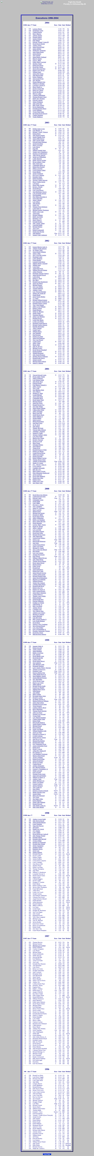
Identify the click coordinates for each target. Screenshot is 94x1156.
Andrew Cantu (37, 779)
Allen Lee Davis (37, 712)
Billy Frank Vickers (38, 105)
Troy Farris (36, 797)
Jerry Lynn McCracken (39, 255)
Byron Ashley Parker (39, 377)
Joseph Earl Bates (38, 144)
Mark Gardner (37, 694)
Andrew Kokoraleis (38, 766)
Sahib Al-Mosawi (38, 378)
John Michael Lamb (38, 664)
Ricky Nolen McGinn (39, 521)
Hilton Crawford (37, 168)
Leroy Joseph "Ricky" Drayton (42, 668)
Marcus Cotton (37, 93)
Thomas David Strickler (40, 711)
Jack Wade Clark (38, 483)
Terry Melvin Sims (38, 611)
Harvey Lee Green (38, 683)
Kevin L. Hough (37, 187)
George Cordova (37, 784)
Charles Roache (37, 32)
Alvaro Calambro (38, 757)
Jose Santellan (37, 333)
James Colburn (37, 200)
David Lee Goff (37, 441)
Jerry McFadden (37, 679)
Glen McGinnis (37, 618)
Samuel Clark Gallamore (40, 235)
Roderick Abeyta (38, 849)
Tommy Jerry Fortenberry (40, 152)
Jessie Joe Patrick (38, 283)
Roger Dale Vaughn (38, 185)
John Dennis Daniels (39, 135)
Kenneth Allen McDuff (39, 839)
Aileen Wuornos (37, 272)
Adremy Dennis (37, 35)
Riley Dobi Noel (37, 163)
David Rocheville (38, 658)
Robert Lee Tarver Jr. (39, 589)
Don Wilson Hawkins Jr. (40, 197)
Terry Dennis (36, 55)
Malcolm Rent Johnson (39, 634)
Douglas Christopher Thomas (41, 631)
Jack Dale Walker (38, 406)
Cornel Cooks (37, 659)
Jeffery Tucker (37, 386)
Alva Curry (36, 228)
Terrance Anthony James (40, 435)
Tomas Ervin (36, 448)
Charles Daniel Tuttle (39, 719)
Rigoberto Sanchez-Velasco (41, 273)
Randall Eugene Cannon (40, 303)
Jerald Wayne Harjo (38, 415)
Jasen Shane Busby (38, 52)
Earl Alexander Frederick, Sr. (41, 302)
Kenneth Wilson (37, 837)
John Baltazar (37, 233)
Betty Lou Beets (37, 606)
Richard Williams (38, 215)
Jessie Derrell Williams (39, 252)
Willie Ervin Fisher (38, 455)
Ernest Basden (37, 260)
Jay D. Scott (36, 425)
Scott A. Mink (37, 60)
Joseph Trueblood (38, 173)
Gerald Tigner (37, 341)
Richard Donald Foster (39, 576)
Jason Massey (37, 446)
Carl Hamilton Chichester (40, 754)
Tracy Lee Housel (38, 340)
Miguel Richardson (38, 421)
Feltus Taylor (36, 566)
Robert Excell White (39, 759)
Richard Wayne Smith (39, 686)
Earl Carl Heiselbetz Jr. (39, 629)
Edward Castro (37, 498)
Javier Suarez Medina (39, 297)
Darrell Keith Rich (38, 599)
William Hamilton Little (39, 731)
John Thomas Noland (39, 836)
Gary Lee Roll (37, 530)
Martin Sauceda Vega (39, 792)
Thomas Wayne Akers (39, 460)
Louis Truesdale (37, 824)
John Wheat (36, 426)
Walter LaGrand (37, 771)
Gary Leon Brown (38, 190)
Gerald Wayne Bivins (39, 453)
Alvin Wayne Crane (38, 681)
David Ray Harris (38, 67)
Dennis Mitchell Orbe (39, 82)
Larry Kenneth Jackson (39, 193)
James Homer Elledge (39, 408)
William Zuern (37, 72)
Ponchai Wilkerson (38, 601)
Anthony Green (37, 290)
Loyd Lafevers (37, 466)
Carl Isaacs (36, 183)
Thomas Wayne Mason (39, 561)
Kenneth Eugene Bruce (39, 108)
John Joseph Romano (39, 355)
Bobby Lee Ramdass (39, 520)
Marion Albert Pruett (39, 756)
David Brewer (37, 188)
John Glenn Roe (37, 103)
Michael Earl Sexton (39, 513)
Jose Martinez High (38, 390)
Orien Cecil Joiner (38, 546)
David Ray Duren (38, 632)
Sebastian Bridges (38, 445)
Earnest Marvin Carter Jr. (40, 247)
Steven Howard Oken (39, 69)
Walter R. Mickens (38, 311)
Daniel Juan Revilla (38, 232)
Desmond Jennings (38, 666)
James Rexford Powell (39, 275)
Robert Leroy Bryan (38, 70)
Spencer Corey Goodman (40, 624)
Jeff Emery (36, 827)
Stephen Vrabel (37, 64)
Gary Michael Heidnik (39, 717)
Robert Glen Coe (38, 588)
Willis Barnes (36, 691)
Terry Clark (36, 388)
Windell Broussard (38, 353)
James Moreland (37, 616)
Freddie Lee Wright (38, 603)
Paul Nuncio (36, 556)
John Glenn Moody (38, 807)
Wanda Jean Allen (38, 478)
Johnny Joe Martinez (39, 316)
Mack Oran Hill (37, 413)
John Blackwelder (38, 75)
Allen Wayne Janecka (39, 155)
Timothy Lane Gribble (39, 596)
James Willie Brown (38, 139)
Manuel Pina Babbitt (39, 741)
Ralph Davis (36, 747)
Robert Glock (37, 479)
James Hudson (37, 54)
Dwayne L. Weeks (38, 505)
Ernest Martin (37, 172)
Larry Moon (36, 202)
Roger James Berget (38, 563)
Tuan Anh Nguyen (38, 826)
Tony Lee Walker (38, 287)
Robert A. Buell (37, 278)
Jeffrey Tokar (36, 343)
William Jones (37, 265)
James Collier (36, 253)
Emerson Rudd (37, 383)
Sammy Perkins (37, 39)
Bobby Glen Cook (38, 212)
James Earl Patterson (39, 338)
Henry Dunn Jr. (37, 220)
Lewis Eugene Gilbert (39, 170)
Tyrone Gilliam (37, 841)
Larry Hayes (36, 147)
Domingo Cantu (37, 671)
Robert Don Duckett (39, 167)
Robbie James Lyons (39, 129)
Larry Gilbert (36, 832)
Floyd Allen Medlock (39, 476)
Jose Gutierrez (37, 663)
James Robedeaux (38, 569)
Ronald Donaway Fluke (40, 450)
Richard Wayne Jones (39, 535)
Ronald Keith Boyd (38, 586)
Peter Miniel (36, 40)
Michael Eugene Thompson (41, 210)
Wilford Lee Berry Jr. (39, 777)
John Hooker (36, 203)
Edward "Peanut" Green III (41, 42)
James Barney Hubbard (39, 57)
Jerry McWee (36, 80)
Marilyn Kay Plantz (38, 438)
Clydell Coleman (38, 736)
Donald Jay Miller (38, 515)
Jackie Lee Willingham (39, 157)
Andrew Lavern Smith (39, 819)
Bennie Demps (37, 564)
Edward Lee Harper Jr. (39, 734)
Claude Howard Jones (39, 496)
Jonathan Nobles (37, 847)
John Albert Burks (38, 559)
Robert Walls (36, 721)
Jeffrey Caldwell (37, 528)
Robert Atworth (37, 648)
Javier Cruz (36, 851)
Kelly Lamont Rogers (39, 591)
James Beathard (37, 651)
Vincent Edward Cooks (39, 375)
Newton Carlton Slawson (40, 180)
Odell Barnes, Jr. (37, 604)
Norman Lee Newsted (39, 714)
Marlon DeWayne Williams (40, 701)
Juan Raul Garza (37, 423)
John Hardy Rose (38, 382)
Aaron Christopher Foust (40, 746)
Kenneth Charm (37, 177)
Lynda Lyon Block (38, 321)
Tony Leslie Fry (37, 787)
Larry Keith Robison (39, 621)
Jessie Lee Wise (37, 732)
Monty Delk (36, 345)
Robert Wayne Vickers (39, 737)
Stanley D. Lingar (38, 463)
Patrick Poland (37, 598)
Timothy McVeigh (38, 428)
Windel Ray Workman (39, 50)
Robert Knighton (38, 178)
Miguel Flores (37, 511)
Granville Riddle (37, 225)
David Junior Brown (39, 661)
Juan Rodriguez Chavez (40, 192)
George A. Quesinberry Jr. (40, 769)
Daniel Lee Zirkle (38, 336)
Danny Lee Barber (38, 782)
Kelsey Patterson (37, 77)
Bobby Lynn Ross (38, 653)
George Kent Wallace (39, 538)
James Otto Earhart (38, 702)
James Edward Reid (38, 47)
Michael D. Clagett (38, 548)
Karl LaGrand (37, 772)
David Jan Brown (38, 92)
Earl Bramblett (37, 195)
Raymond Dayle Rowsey (40, 113)
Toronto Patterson (38, 288)
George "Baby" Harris (39, 525)
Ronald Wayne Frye (38, 405)
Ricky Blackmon (38, 709)
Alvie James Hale (38, 396)
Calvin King (36, 277)
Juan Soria (36, 543)
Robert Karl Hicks (38, 65)
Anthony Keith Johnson (40, 248)
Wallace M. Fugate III (39, 293)
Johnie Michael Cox (38, 781)
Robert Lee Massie (38, 451)
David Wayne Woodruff (40, 350)
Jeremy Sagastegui (38, 846)
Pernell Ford (36, 568)
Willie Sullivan (37, 684)
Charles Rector (37, 764)
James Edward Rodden (39, 776)
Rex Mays (36, 280)
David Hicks (36, 623)
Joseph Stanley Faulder (39, 724)
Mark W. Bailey (37, 59)
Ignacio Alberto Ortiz (39, 673)
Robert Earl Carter (38, 571)
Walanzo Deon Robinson (40, 207)
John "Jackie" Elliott (39, 223)
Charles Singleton (38, 115)
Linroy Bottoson (37, 258)
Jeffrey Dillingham (38, 518)
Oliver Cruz (36, 540)
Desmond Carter (37, 257)
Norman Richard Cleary (40, 97)
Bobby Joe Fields (38, 217)
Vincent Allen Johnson (39, 430)
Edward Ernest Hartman (40, 142)
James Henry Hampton (39, 593)
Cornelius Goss (37, 609)
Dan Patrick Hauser (38, 531)
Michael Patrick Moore (39, 361)
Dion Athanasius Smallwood (41, 473)
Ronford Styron (37, 318)
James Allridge (37, 49)
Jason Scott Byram (38, 79)
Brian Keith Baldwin (39, 722)
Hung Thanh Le (37, 87)
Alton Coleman (37, 328)
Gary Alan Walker (38, 627)
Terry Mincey (37, 391)
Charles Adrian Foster (39, 574)
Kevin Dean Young (38, 516)
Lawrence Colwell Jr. (39, 85)
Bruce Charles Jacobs (39, 182)
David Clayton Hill (38, 88)
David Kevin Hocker (39, 44)
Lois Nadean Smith (38, 380)
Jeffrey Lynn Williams (39, 307)
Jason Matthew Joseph (39, 676)
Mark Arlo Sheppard (39, 795)
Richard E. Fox (37, 218)
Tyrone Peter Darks (38, 112)
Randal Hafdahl (37, 351)
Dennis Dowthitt (37, 456)
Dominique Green (38, 30)
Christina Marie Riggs (39, 584)
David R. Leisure (38, 698)
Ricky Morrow (37, 34)
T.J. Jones (35, 298)
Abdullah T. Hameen (39, 431)
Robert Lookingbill (38, 230)
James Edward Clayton (39, 573)
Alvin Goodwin (37, 474)
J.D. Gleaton (36, 831)
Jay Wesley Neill (37, 250)
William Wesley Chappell (40, 263)
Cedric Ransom (37, 158)
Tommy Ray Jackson (39, 583)
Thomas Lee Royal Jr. (39, 669)
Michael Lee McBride (39, 579)
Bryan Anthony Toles (39, 162)
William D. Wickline (39, 83)
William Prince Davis (39, 689)
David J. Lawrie (37, 749)
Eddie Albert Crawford (39, 62)
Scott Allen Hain (37, 198)
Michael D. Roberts (38, 614)
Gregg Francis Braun (39, 544)
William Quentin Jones (39, 150)
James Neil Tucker (38, 74)
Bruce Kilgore (37, 727)
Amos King (36, 213)
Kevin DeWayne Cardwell (40, 834)
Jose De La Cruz (37, 739)
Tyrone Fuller (37, 716)
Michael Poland (37, 726)
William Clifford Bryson (40, 558)
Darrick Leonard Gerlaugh (40, 790)
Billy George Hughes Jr (39, 619)
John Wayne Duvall (38, 821)
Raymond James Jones (39, 696)
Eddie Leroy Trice (38, 481)
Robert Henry (37, 134)
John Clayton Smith (38, 140)
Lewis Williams (37, 110)
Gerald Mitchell (37, 395)
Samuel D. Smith (38, 433)
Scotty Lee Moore (38, 729)
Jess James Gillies (38, 799)
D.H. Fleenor (36, 654)
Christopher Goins (38, 500)
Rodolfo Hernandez (38, 326)
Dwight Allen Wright (39, 844)
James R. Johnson (38, 363)
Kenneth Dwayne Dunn (40, 704)
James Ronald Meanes (39, 822)
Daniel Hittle (36, 501)
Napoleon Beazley (38, 315)
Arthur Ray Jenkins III (39, 751)
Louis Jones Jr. (37, 208)
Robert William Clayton (39, 458)
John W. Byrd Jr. (37, 346)
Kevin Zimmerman (38, 107)
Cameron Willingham (39, 95)
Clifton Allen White (38, 410)
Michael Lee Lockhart (39, 945)
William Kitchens (38, 581)
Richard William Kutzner (40, 300)
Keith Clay (36, 205)
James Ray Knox (38, 403)
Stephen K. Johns (38, 393)
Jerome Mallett (37, 418)
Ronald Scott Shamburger (40, 282)
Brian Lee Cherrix (38, 90)
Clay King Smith (38, 436)
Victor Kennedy (37, 706)
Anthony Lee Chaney (39, 613)
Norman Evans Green (39, 774)
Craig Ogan (36, 267)
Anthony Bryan (37, 608)
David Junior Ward (38, 400)
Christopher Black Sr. (39, 165)
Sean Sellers (36, 789)
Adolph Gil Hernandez (39, 461)
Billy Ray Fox (37, 469)
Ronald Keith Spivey (39, 358)
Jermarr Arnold (37, 360)
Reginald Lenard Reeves (40, 323)
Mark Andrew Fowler (39, 471)
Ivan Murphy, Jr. (37, 130)
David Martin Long (38, 656)
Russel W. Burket (38, 526)
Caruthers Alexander (39, 468)
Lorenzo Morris (37, 29)
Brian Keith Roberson (39, 541)
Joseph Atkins (37, 794)
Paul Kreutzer (37, 335)
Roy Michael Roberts (39, 767)
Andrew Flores (37, 45)
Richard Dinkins (37, 227)
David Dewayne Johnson (40, 495)
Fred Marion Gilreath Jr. (40, 385)
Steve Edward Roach (39, 626)
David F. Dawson (38, 440)
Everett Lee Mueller (38, 688)
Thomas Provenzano (39, 554)
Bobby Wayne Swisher (39, 160)
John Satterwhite (37, 536)
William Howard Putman (40, 270)
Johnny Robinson (38, 102)
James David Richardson (40, 578)
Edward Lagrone (38, 100)
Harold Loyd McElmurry (40, 153)
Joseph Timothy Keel (39, 137)
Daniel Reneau (37, 310)
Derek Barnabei (37, 523)
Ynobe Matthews (38, 117)
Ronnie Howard (37, 804)
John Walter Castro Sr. (39, 805)
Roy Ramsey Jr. (37, 752)
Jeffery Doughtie (37, 411)
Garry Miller (36, 503)
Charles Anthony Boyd (39, 707)
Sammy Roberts (37, 852)
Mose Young (36, 443)
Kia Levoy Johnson (38, 175)
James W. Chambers (38, 508)
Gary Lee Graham (38, 553)
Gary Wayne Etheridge (39, 292)
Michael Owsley (37, 348)
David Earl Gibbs (38, 533)
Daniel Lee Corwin (38, 829)
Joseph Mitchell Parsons (40, 678)
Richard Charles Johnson (40, 325)
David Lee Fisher (38, 762)
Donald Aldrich (37, 37)
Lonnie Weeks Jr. (38, 594)
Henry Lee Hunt (37, 145)
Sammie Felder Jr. (38, 646)
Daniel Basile (36, 295)
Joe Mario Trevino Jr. (39, 699)
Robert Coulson (37, 308)
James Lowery (37, 420)
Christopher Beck (38, 398)
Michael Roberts (37, 401)
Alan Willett (36, 693)
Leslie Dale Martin (38, 320)
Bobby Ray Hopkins (39, 98)
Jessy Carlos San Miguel (40, 549)
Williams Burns (37, 331)
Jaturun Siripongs (38, 786)
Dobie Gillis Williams (39, 802)
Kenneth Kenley (37, 222)
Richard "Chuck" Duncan (40, 132)
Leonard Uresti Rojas (39, 262)
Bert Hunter (36, 551)
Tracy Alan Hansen (38, 305)
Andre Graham (37, 649)
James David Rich (38, 761)
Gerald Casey (37, 330)
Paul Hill (35, 149)
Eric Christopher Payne (39, 744)
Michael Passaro (37, 285)
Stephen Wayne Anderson (40, 356)
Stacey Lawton (37, 510)
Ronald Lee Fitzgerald (39, 842)
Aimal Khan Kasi (38, 268)
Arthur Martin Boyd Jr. (39, 674)
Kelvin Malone (37, 800)
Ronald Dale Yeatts (38, 742)
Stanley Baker (37, 313)
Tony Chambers (37, 506)
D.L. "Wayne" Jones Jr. (39, 465)
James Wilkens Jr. (38, 416)
